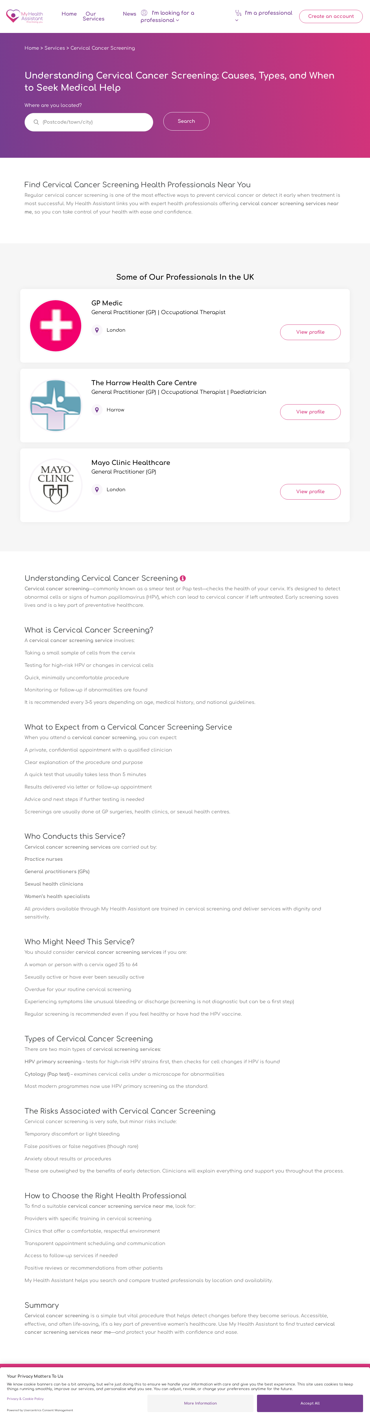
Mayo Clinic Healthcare (130, 462)
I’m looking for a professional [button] (167, 16)
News (129, 14)
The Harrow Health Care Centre (144, 383)
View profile (310, 332)
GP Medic (107, 303)
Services (55, 48)
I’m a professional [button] (268, 13)
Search (186, 121)
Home (69, 14)
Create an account (331, 16)
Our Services (93, 16)
